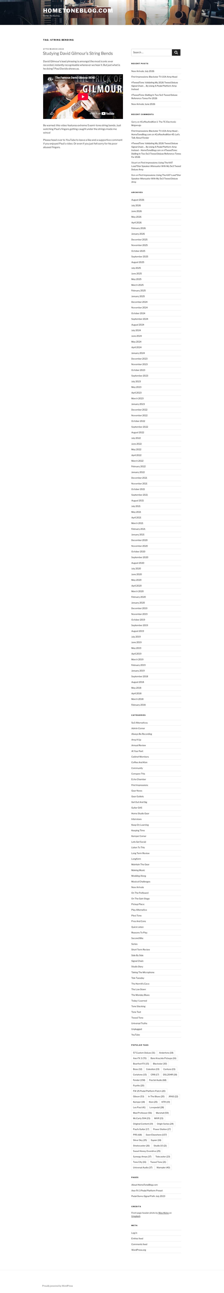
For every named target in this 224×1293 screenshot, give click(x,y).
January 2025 (138, 296)
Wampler (163, 1167)
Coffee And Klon (139, 762)
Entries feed (137, 1238)
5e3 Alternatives (139, 722)
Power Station (162, 1129)
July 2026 (136, 205)
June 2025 (136, 273)
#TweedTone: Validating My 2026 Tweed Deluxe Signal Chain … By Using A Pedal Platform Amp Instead (154, 86)
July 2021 (135, 506)
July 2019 (136, 636)
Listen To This (138, 847)
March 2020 (137, 591)
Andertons (166, 1052)
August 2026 (137, 199)
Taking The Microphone (142, 972)
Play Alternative (139, 909)
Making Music (138, 870)
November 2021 (139, 483)
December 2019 (139, 608)
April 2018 (136, 693)
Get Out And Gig (139, 802)
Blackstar (160, 1063)
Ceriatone (140, 1074)
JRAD (173, 1096)
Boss (137, 1069)
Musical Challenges (140, 881)
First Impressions (139, 785)
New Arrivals (137, 887)
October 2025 (138, 251)
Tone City (139, 1162)
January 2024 (138, 353)
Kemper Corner (138, 836)
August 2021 (137, 500)
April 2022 (136, 455)
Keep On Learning (140, 825)
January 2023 (138, 404)
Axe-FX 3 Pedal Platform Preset (147, 1190)
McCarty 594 (141, 1118)
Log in (134, 1233)
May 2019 (136, 648)
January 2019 (138, 670)
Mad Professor (142, 1113)
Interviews (136, 819)
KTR (166, 1102)
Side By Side (137, 955)
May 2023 (136, 387)
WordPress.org (138, 1250)
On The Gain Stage (140, 898)
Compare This (138, 773)
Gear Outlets (137, 796)
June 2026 (136, 211)
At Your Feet (137, 751)
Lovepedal (156, 1107)
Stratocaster (141, 1145)
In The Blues (156, 1096)
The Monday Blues (140, 995)
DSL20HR (170, 1074)
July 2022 (136, 438)
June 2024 (136, 336)
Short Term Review (140, 949)
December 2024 (139, 302)
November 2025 (139, 245)
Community (137, 768)
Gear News (136, 790)
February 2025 (138, 290)
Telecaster (162, 1156)
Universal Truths (139, 1023)
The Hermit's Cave (140, 983)
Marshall (162, 1113)
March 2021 (137, 523)
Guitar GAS (136, 807)
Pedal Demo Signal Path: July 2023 (148, 1196)
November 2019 (139, 614)
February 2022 (138, 466)
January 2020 (138, 602)
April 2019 (136, 653)
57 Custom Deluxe (144, 1052)
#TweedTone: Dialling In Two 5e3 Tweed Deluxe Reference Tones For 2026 (156, 153)
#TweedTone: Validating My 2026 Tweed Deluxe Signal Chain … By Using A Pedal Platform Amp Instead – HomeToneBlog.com (154, 146)
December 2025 (139, 239)
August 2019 (137, 631)
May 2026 (136, 216)
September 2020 (139, 557)
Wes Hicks (163, 1213)
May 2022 (136, 449)
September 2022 (139, 426)
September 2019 (139, 625)
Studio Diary (137, 966)
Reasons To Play (139, 932)
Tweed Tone (137, 1017)
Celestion (152, 1069)
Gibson (138, 1096)
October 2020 (138, 551)
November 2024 (139, 307)
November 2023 (139, 364)
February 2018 (138, 704)
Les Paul (139, 1107)
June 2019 (136, 642)
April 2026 (136, 222)
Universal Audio (143, 1167)
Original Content (143, 1123)
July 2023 (136, 381)
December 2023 (139, 358)
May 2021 (136, 512)
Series (134, 944)
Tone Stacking (138, 1006)
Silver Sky (140, 1140)
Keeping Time (138, 830)
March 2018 (137, 699)
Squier (156, 1140)
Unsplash (135, 1216)
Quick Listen (137, 927)
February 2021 (138, 529)
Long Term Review (140, 853)
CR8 (155, 1074)
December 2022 (139, 409)
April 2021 (136, 517)
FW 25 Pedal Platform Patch (149, 1091)
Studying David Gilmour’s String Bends (78, 53)
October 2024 (138, 313)
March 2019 (137, 659)
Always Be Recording (141, 734)
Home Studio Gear (140, 813)
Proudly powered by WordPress (57, 1286)
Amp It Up (136, 739)
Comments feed (139, 1244)
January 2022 (138, 472)
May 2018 (136, 687)
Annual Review (138, 745)
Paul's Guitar (141, 1129)
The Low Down (138, 989)
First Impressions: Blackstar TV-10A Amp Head (154, 76)
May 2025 (136, 279)
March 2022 (137, 460)
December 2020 (139, 540)
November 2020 (139, 546)
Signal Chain (137, 961)
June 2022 (136, 443)
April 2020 (136, 585)
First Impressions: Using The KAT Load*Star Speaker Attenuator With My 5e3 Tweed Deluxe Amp (156, 166)
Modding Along (138, 875)
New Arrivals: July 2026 (142, 71)
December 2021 (139, 477)
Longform (136, 858)
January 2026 (138, 233)
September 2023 (139, 375)
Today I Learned (139, 1000)
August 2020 (137, 563)
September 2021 (139, 494)
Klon (153, 1102)
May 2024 (136, 341)
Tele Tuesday (137, 978)
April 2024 (136, 347)
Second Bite (137, 938)
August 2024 (137, 324)
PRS (137, 1134)
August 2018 (137, 682)
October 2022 (138, 421)
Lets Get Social (138, 842)
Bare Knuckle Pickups (163, 1058)
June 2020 (136, 574)
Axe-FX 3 (140, 1058)
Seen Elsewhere (156, 1134)
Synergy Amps (142, 1156)
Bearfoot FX (141, 1063)
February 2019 (138, 665)
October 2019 (138, 619)
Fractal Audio (157, 1080)
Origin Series (165, 1123)
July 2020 (136, 568)
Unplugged (136, 1029)
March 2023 (137, 398)
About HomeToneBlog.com (144, 1184)
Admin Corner (138, 728)
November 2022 (139, 415)
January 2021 (137, 534)
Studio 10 (160, 1145)
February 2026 (138, 228)
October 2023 (138, 370)
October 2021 (138, 489)
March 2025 (137, 285)
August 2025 (137, 262)
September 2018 (139, 676)
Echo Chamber (138, 779)
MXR (158, 1118)
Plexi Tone (136, 915)
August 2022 (137, 432)
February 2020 (138, 597)
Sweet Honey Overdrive (146, 1151)
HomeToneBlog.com (78, 10)
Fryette (138, 1085)
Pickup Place (137, 904)
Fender (139, 1080)
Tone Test (136, 1012)
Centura (169, 1069)
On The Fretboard (139, 892)
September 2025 (139, 256)
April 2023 (136, 392)
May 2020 (136, 580)
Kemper (139, 1102)
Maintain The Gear (140, 864)
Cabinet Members (140, 756)
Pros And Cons (138, 921)
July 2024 (136, 330)
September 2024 (139, 319)
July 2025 (136, 268)
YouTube (135, 1034)
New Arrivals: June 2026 (143, 104)
